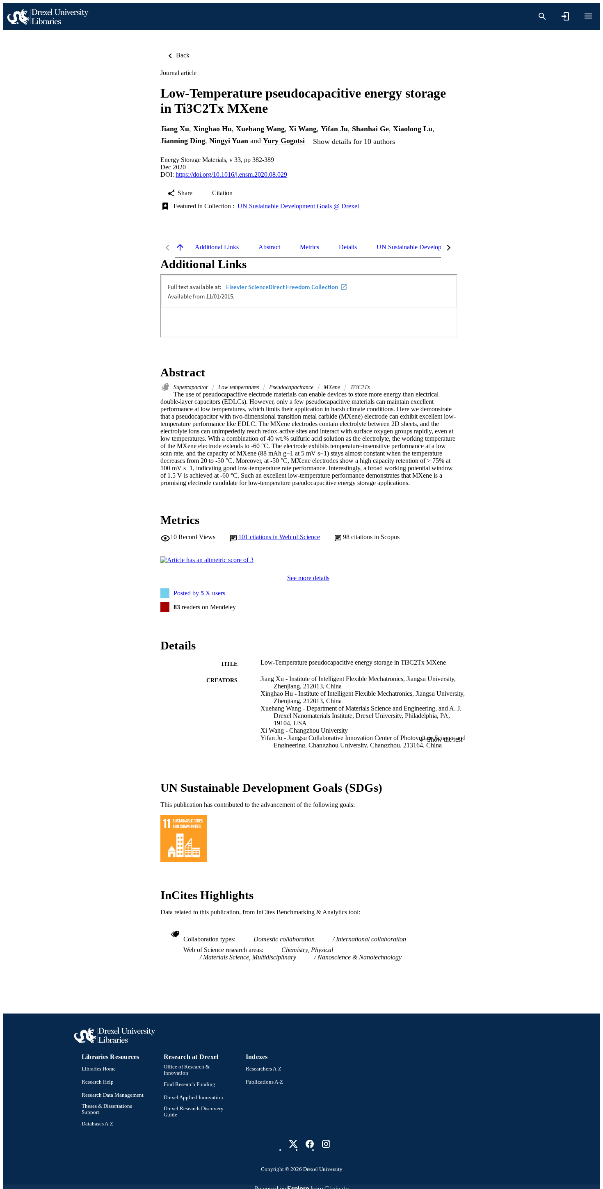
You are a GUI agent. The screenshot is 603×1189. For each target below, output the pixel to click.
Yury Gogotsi (284, 141)
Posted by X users (199, 593)
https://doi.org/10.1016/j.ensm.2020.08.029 (231, 174)
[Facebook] (310, 1144)
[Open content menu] (588, 16)
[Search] (542, 16)
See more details (308, 577)
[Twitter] (293, 1144)
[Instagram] (326, 1144)
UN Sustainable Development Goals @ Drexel (298, 206)
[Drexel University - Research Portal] (48, 16)
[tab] (217, 247)
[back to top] (180, 247)
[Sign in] (565, 16)
